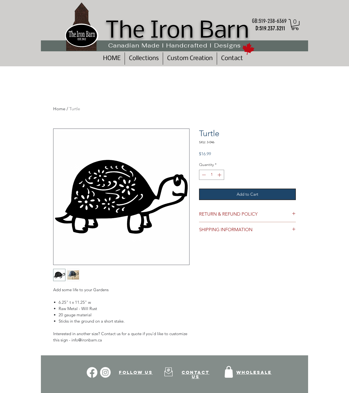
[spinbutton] (211, 175)
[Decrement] (203, 175)
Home (59, 108)
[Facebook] (92, 372)
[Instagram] (105, 372)
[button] (295, 24)
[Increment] (219, 175)
